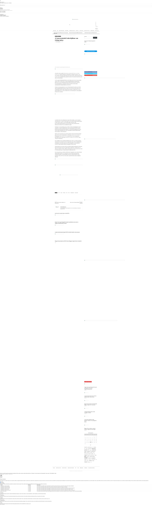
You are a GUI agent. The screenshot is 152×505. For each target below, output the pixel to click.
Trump (90, 460)
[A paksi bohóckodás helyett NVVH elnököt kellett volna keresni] (68, 228)
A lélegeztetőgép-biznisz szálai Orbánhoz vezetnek (89, 412)
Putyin (85, 459)
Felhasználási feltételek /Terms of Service (6, 10)
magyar (85, 455)
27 (90, 442)
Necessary (2, 482)
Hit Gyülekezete (92, 451)
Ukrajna (93, 460)
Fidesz (85, 451)
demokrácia (89, 448)
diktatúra (94, 448)
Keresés (85, 36)
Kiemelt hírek (63, 35)
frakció (61, 192)
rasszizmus (90, 459)
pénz (87, 459)
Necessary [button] (1, 481)
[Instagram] (95, 23)
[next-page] (55, 242)
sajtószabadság (93, 459)
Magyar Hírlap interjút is (63, 136)
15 (94, 439)
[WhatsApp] (61, 43)
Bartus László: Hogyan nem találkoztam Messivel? (75, 32)
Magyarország (59, 35)
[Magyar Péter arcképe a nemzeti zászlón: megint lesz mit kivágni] (90, 426)
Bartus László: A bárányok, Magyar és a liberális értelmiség (76, 203)
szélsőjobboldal (72, 192)
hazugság (88, 451)
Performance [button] (2, 494)
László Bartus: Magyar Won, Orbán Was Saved (90, 32)
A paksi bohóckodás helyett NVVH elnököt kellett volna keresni (67, 232)
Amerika (85, 447)
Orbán (69, 192)
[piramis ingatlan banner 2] (68, 106)
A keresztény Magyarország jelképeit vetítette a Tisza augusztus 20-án (90, 420)
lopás (92, 453)
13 (90, 439)
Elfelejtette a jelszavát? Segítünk (5, 9)
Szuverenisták (76, 192)
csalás (86, 448)
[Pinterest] (59, 43)
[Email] (65, 43)
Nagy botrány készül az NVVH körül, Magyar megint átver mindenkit (68, 241)
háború (85, 452)
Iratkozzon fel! (95, 75)
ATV (92, 447)
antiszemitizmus (89, 447)
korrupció (89, 453)
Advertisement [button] (2, 499)
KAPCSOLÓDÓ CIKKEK (58, 213)
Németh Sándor (92, 456)
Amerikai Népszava (58, 41)
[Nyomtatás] (66, 43)
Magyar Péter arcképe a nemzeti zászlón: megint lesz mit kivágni (89, 429)
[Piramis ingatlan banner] (68, 161)
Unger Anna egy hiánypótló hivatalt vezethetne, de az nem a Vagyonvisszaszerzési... (90, 388)
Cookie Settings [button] (2, 474)
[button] (69, 24)
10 (85, 439)
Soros (96, 459)
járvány (93, 452)
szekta (85, 460)
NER (85, 456)
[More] (68, 43)
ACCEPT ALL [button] (11, 474)
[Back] (0, 1)
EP (59, 192)
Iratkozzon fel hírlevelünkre (91, 51)
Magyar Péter (92, 455)
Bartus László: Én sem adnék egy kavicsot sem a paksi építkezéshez (61, 33)
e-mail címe (2, 14)
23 (96, 440)
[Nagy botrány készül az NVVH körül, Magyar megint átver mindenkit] (68, 236)
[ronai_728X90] (68, 70)
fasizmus (94, 449)
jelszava (1, 7)
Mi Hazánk (64, 192)
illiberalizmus (88, 452)
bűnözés (95, 447)
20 (90, 440)
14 (92, 439)
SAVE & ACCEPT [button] (2, 504)
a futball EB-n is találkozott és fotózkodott (72, 137)
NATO (95, 455)
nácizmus (88, 456)
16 (96, 439)
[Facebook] (95, 22)
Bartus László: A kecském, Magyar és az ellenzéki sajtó (60, 203)
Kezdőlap (56, 35)
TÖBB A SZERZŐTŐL (65, 213)
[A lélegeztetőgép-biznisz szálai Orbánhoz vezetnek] (90, 409)
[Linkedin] (63, 43)
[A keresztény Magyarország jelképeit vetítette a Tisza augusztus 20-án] (90, 417)
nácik (66, 192)
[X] (95, 25)
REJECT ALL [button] (7, 474)
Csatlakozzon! (95, 73)
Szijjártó (88, 460)
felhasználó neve (2, 5)
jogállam (91, 452)
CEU (84, 448)
